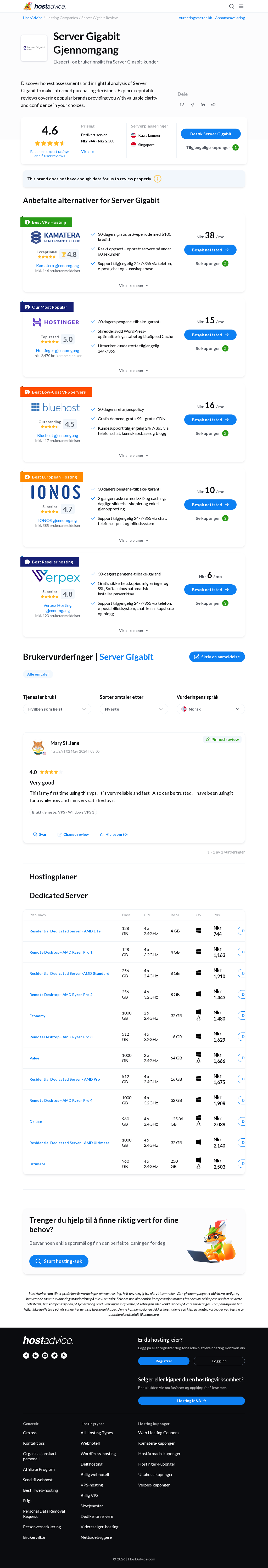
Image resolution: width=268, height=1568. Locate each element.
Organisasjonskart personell (39, 1456)
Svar (43, 834)
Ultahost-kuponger (155, 1474)
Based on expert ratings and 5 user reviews (50, 153)
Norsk (195, 708)
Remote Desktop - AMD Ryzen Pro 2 (61, 995)
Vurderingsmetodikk (195, 18)
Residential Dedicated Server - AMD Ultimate (69, 1143)
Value (34, 1058)
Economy (37, 1016)
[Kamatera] (55, 237)
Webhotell (90, 1442)
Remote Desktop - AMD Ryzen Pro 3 (61, 1037)
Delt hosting (92, 1463)
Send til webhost (38, 1479)
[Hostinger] (55, 322)
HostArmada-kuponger (159, 1453)
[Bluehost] (55, 407)
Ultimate (37, 1164)
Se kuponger (211, 263)
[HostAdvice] (44, 6)
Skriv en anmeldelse (220, 656)
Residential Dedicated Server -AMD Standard (69, 973)
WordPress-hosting (98, 1453)
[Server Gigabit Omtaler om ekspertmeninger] (182, 104)
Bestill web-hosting (40, 1490)
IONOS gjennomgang (57, 520)
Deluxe (36, 1122)
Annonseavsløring (230, 18)
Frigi (27, 1500)
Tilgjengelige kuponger (211, 147)
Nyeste (112, 708)
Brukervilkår (34, 1537)
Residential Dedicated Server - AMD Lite (65, 931)
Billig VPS (89, 1495)
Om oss (30, 1432)
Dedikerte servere (97, 1516)
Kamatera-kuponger (156, 1442)
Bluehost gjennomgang (57, 435)
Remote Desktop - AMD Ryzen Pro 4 (61, 1100)
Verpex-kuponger (154, 1484)
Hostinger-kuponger (156, 1463)
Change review (76, 834)
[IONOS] (55, 492)
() (116, 834)
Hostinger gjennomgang (57, 350)
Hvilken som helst (45, 708)
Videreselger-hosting (100, 1526)
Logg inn (219, 1361)
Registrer (164, 1361)
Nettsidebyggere (96, 1537)
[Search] (231, 6)
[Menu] (241, 6)
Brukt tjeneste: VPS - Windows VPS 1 (63, 812)
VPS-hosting (92, 1484)
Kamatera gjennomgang (57, 265)
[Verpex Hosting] (55, 577)
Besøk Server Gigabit (211, 133)
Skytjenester (92, 1505)
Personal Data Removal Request (44, 1513)
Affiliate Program (39, 1469)
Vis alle (87, 151)
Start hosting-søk (63, 1261)
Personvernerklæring (42, 1526)
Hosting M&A (189, 1400)
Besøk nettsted (207, 249)
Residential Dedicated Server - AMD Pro (65, 1079)
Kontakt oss (34, 1442)
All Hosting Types (97, 1432)
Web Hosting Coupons (158, 1432)
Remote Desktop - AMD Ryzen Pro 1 (61, 952)
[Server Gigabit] (34, 48)
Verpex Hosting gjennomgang (57, 608)
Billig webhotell (95, 1474)
